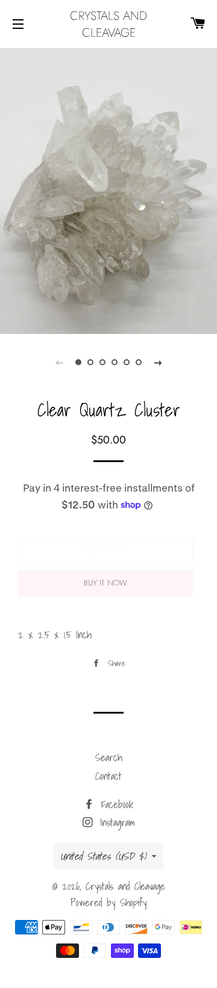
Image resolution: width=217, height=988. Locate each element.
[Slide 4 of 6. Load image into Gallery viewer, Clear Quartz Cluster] (114, 362)
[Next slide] (158, 362)
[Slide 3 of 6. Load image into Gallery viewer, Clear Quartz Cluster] (102, 362)
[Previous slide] (59, 362)
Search (108, 757)
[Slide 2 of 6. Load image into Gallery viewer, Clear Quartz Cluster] (90, 362)
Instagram (115, 822)
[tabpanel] (108, 189)
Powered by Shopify (108, 902)
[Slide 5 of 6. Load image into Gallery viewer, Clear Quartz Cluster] (127, 362)
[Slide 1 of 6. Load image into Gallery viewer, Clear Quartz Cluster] (78, 362)
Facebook (114, 804)
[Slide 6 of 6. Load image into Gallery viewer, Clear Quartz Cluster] (139, 362)
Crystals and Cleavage (108, 24)
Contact (108, 776)
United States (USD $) (103, 856)
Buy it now (105, 582)
